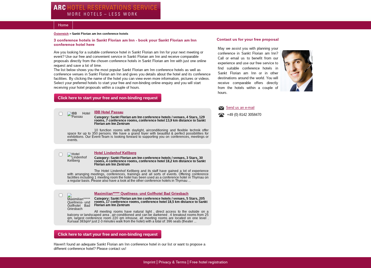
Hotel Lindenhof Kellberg (115, 153)
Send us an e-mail (240, 108)
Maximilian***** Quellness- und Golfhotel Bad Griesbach (141, 194)
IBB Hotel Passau (108, 112)
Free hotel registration (209, 262)
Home (63, 25)
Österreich (61, 33)
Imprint (149, 262)
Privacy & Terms (172, 262)
